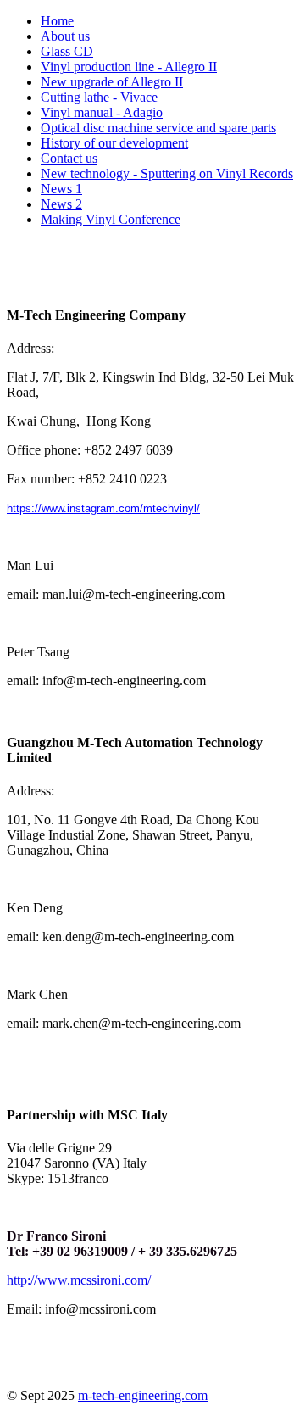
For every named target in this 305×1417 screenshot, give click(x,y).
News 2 (61, 204)
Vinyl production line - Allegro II (129, 66)
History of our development (114, 143)
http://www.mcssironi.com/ (79, 1280)
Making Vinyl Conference (110, 219)
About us (65, 36)
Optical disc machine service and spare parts (158, 127)
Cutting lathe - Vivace (99, 97)
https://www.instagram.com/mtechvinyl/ (103, 508)
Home (57, 21)
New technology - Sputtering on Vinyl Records (167, 173)
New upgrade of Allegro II (112, 82)
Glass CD (67, 51)
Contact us (69, 158)
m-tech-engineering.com (143, 1395)
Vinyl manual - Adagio (102, 112)
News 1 (61, 188)
